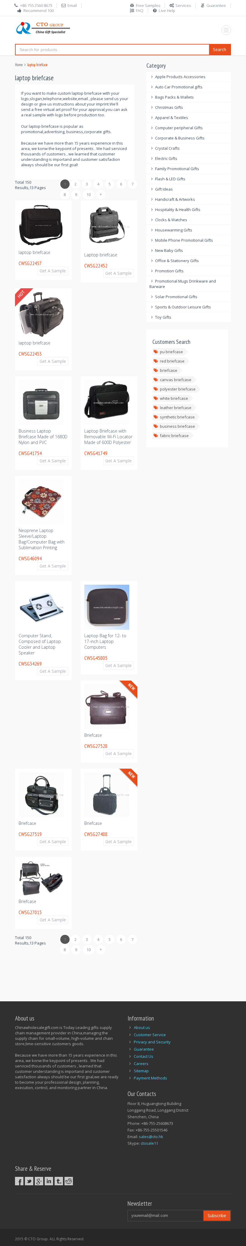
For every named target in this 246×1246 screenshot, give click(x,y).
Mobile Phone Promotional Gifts (184, 240)
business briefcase (177, 426)
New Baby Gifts (169, 250)
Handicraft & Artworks (175, 199)
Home (19, 64)
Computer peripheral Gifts (179, 127)
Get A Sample (53, 271)
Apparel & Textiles (171, 117)
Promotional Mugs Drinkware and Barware (182, 283)
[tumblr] (59, 1181)
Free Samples (148, 5)
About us (142, 1027)
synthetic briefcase (177, 417)
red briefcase (172, 361)
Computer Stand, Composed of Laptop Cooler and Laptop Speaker (40, 644)
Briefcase (93, 735)
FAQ (139, 10)
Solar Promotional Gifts (176, 296)
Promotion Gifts (169, 271)
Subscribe (217, 1215)
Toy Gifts (163, 317)
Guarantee (216, 5)
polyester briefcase (178, 389)
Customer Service (150, 1034)
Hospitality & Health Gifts (177, 209)
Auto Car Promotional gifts (178, 87)
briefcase (168, 370)
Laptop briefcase (100, 255)
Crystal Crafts (167, 148)
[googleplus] (39, 1181)
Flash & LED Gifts (170, 179)
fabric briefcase (174, 435)
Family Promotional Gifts (177, 168)
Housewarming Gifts (173, 230)
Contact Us (143, 1056)
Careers (141, 1063)
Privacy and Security (152, 1042)
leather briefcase (175, 407)
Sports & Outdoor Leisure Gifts (183, 307)
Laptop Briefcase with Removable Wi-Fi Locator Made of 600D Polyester (108, 436)
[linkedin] (49, 1181)
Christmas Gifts (169, 107)
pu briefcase (171, 351)
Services (183, 5)
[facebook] (19, 1181)
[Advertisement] (124, 974)
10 (88, 194)
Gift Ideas (164, 189)
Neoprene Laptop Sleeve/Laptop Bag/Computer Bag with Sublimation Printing (41, 539)
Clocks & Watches (171, 219)
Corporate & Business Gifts (180, 138)
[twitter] (29, 1181)
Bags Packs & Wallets (174, 97)
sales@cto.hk (151, 1136)
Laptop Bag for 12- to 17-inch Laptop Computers (105, 641)
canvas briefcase (175, 379)
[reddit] (68, 1181)
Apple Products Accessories (180, 76)
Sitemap (141, 1070)
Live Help (167, 10)
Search (219, 49)
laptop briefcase (34, 252)
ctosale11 (149, 1143)
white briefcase (174, 398)
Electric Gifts (166, 158)
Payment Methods (150, 1078)
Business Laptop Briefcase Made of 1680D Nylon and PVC (43, 436)
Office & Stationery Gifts (177, 260)
